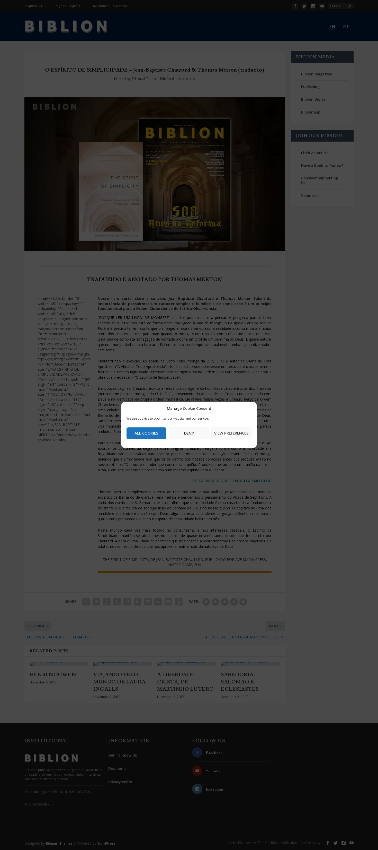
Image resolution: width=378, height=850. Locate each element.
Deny (189, 433)
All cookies (146, 433)
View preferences (231, 433)
